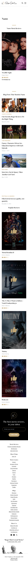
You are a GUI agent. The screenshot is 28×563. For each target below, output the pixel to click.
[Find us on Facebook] (11, 535)
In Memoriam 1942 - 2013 (14, 541)
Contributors (14, 532)
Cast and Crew (14, 451)
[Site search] (22, 3)
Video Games (14, 509)
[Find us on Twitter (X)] (16, 535)
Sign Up (14, 456)
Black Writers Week (14, 511)
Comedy (14, 466)
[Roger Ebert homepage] (9, 3)
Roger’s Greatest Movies (14, 446)
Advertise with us (14, 530)
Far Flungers (14, 501)
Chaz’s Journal (14, 495)
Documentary (14, 468)
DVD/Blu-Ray (14, 507)
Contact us (14, 528)
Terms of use (14, 558)
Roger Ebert (14, 518)
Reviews (14, 493)
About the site (14, 525)
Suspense (14, 485)
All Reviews (14, 448)
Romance (14, 481)
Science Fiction (14, 483)
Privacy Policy (14, 559)
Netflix (14, 479)
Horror (14, 472)
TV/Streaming (14, 516)
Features (14, 513)
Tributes (14, 505)
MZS (14, 499)
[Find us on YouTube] (14, 535)
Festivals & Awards (14, 520)
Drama (14, 470)
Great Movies (14, 497)
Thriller (14, 487)
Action (14, 462)
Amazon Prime (14, 464)
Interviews (14, 503)
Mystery (14, 476)
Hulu (14, 474)
